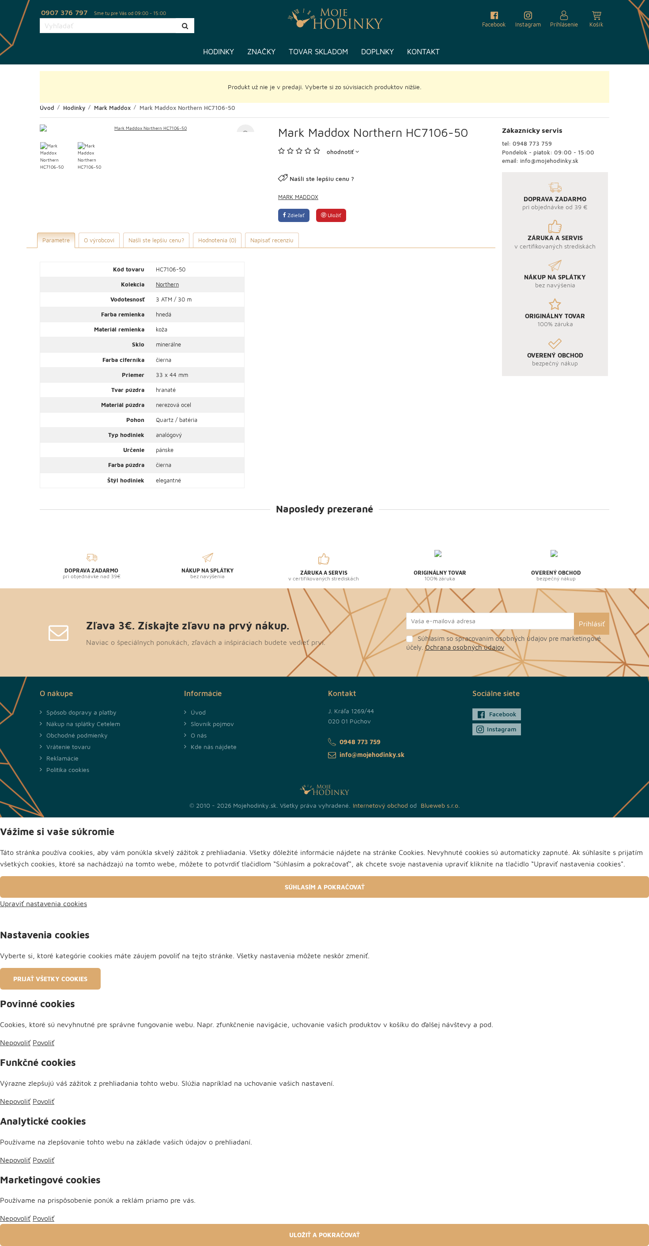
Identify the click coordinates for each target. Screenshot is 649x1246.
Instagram (502, 729)
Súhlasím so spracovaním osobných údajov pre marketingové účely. (503, 643)
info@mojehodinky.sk (549, 160)
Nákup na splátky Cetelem (83, 723)
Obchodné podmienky (77, 735)
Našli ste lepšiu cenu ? (322, 178)
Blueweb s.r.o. (440, 805)
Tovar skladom (318, 51)
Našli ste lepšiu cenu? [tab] (156, 240)
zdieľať (295, 215)
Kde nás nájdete (214, 746)
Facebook (503, 714)
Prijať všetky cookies (50, 978)
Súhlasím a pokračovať (325, 887)
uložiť (333, 215)
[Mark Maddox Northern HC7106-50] (147, 128)
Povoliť (43, 1042)
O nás (199, 735)
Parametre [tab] (56, 240)
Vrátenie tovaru (68, 746)
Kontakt (423, 51)
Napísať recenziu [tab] (272, 240)
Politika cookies (67, 769)
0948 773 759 (532, 143)
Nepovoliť (15, 1042)
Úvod (198, 712)
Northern (167, 284)
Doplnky (377, 51)
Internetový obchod (380, 805)
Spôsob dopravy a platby (81, 712)
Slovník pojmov (212, 723)
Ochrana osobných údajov (464, 647)
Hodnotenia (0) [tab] (217, 240)
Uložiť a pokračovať (324, 1234)
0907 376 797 (64, 12)
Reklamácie (62, 758)
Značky (261, 51)
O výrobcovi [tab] (99, 240)
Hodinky (218, 51)
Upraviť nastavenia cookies (43, 903)
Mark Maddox (298, 196)
